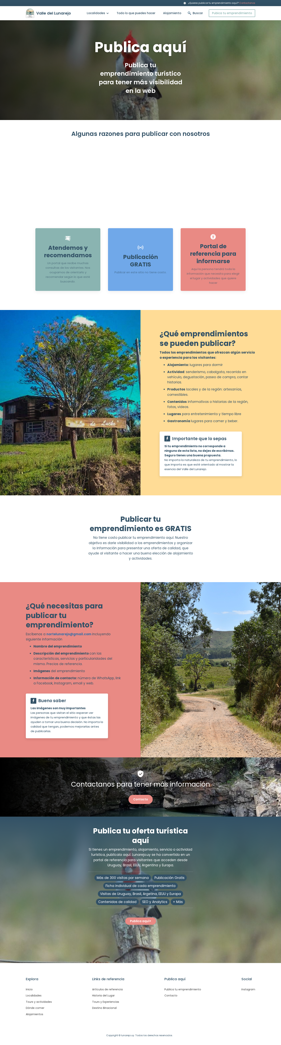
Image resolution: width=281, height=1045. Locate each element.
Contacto (140, 799)
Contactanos (247, 3)
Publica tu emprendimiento (182, 989)
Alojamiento (172, 13)
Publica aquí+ (140, 921)
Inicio (29, 989)
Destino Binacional (104, 1008)
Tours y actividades (39, 1002)
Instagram (248, 989)
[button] (98, 13)
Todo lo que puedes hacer (136, 13)
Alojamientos (34, 1014)
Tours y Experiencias (105, 1002)
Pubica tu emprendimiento (232, 13)
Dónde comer (35, 1008)
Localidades (33, 995)
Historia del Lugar (103, 995)
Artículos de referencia (107, 989)
